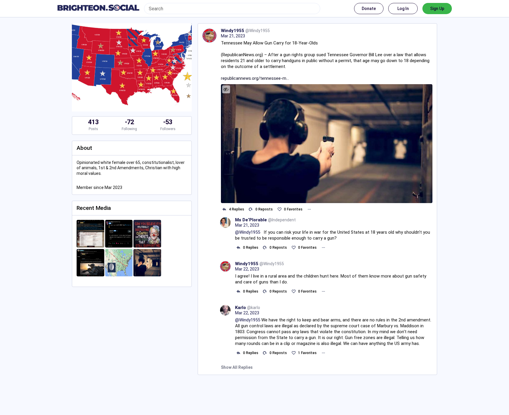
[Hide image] (226, 89)
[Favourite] (279, 209)
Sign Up (437, 8)
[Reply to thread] (238, 247)
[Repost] (250, 209)
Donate (369, 8)
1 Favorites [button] (307, 353)
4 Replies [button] (236, 209)
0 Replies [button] (250, 247)
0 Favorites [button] (293, 209)
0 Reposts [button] (264, 209)
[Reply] (224, 209)
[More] (309, 209)
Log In (403, 8)
